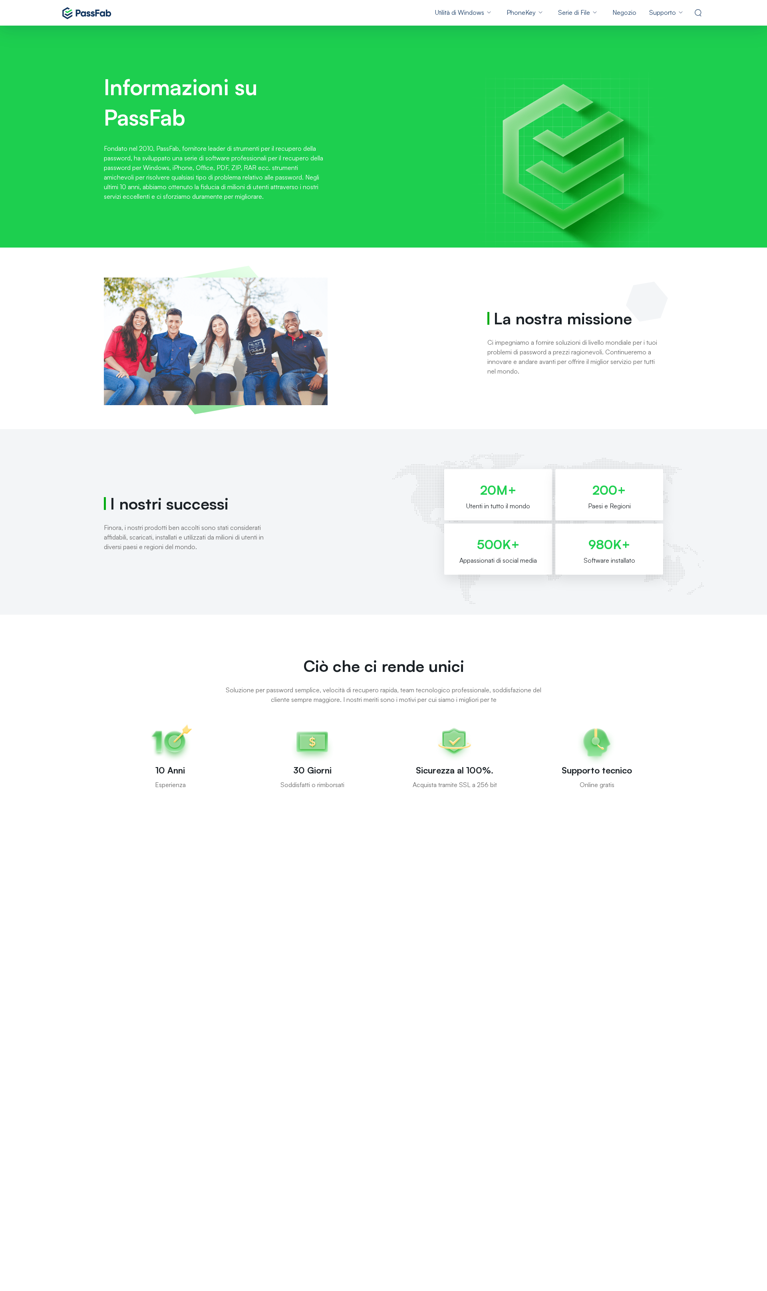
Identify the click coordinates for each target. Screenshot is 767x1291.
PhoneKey (521, 12)
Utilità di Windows (459, 12)
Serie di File (574, 12)
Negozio (624, 12)
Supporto (662, 12)
